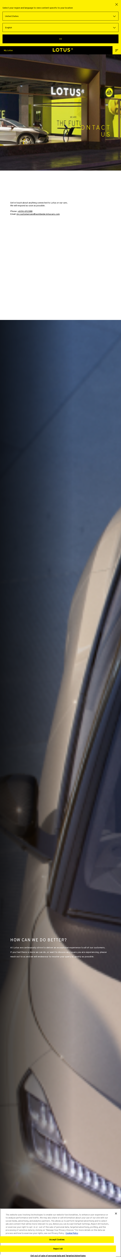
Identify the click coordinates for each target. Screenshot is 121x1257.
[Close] (115, 1213)
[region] (60, 1232)
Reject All (58, 1248)
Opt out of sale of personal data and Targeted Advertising (58, 1255)
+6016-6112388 (25, 211)
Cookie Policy (72, 1233)
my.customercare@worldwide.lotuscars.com (38, 214)
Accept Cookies (57, 1239)
